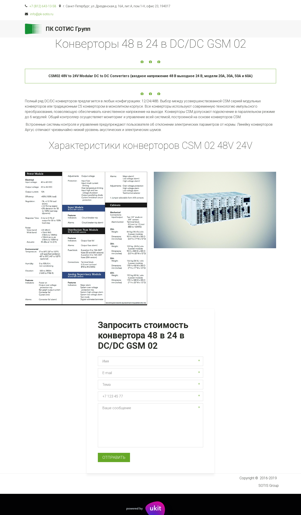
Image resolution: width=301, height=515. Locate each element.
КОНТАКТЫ (245, 29)
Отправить (113, 457)
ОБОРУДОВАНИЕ (211, 29)
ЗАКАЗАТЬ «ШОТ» (151, 29)
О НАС (179, 29)
